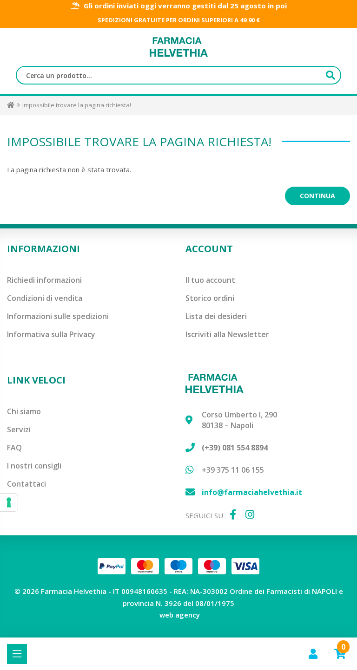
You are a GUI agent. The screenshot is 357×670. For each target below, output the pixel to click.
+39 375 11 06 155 (233, 470)
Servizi (19, 429)
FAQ (14, 447)
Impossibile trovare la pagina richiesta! (76, 105)
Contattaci (26, 484)
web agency (179, 614)
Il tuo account (210, 280)
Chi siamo (24, 411)
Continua (317, 195)
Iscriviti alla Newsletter (227, 334)
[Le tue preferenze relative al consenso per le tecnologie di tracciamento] (9, 502)
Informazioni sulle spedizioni (58, 316)
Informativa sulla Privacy (51, 334)
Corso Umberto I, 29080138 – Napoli (239, 420)
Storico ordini (209, 298)
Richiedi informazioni (44, 280)
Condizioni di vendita (44, 298)
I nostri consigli (34, 466)
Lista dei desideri (216, 316)
